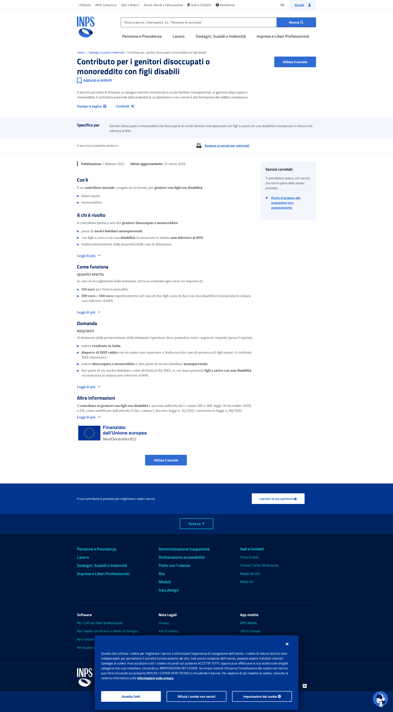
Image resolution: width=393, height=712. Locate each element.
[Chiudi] (287, 644)
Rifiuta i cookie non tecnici (196, 696)
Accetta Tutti (131, 696)
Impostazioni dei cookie (260, 696)
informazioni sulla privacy (155, 678)
